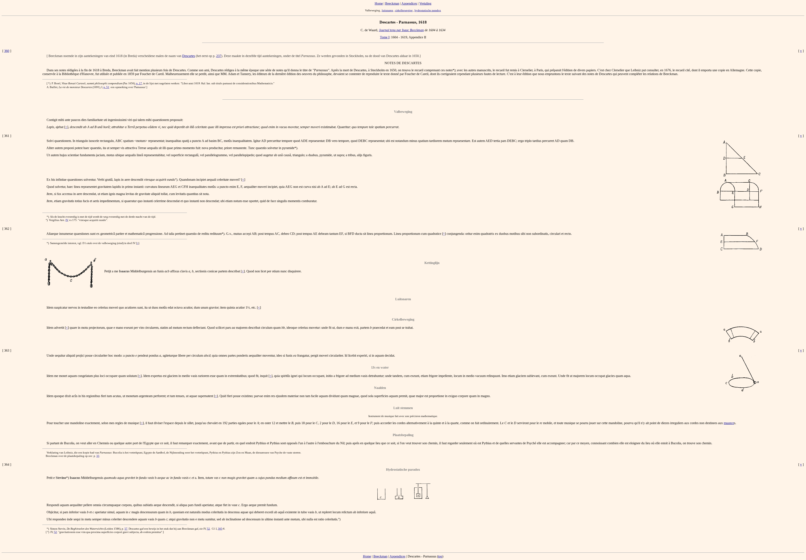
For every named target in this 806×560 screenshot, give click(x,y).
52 (208, 528)
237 (218, 56)
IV (66, 220)
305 (220, 528)
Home (379, 3)
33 (97, 455)
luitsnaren (387, 10)
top (440, 556)
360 (6, 51)
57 (125, 528)
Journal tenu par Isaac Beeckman (401, 30)
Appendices (409, 3)
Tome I (384, 37)
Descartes (188, 56)
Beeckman (392, 3)
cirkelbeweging (404, 10)
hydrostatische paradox (428, 10)
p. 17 (139, 83)
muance (729, 423)
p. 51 (106, 87)
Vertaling (425, 3)
